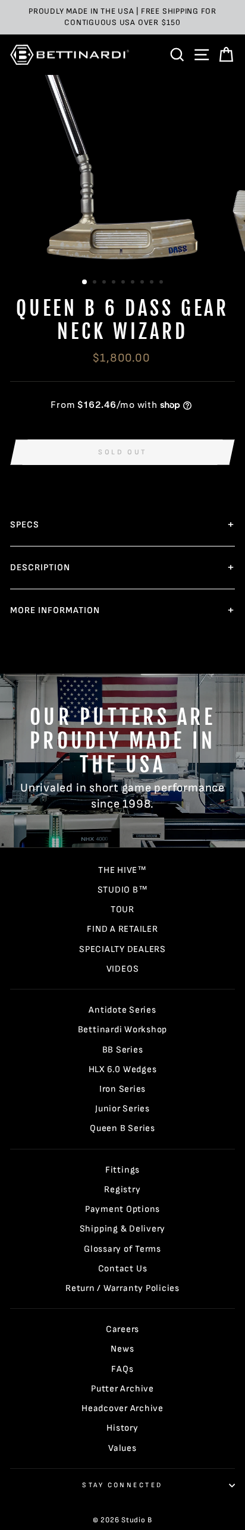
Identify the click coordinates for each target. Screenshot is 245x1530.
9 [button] (162, 283)
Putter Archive (122, 1388)
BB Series (122, 1049)
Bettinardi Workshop (123, 1029)
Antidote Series (122, 1010)
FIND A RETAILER (122, 929)
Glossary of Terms (122, 1249)
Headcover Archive (122, 1408)
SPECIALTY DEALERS (122, 949)
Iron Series (122, 1089)
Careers (122, 1329)
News (122, 1349)
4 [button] (115, 283)
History (122, 1428)
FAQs (122, 1369)
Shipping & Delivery (123, 1228)
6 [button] (134, 283)
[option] (122, 17)
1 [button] (85, 282)
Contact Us (122, 1268)
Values (122, 1448)
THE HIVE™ (122, 870)
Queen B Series (122, 1128)
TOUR (122, 909)
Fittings (122, 1170)
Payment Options (122, 1209)
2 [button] (96, 283)
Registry (122, 1189)
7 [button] (143, 283)
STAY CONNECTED (122, 1485)
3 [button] (105, 283)
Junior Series (122, 1108)
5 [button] (124, 283)
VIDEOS (122, 969)
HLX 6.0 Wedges (123, 1069)
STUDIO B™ (123, 890)
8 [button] (153, 283)
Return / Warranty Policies (122, 1288)
